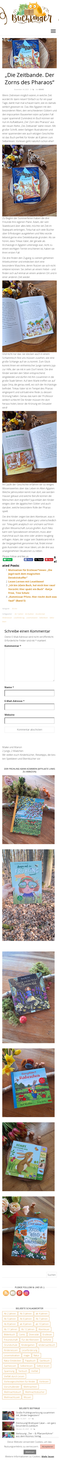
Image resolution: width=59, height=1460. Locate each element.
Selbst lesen (43, 1365)
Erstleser (47, 1334)
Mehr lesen (48, 1456)
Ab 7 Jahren (19, 614)
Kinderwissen (7, 617)
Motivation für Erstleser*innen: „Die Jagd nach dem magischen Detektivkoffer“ (30, 573)
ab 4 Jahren (42, 1313)
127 (29, 1418)
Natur (36, 1355)
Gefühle (47, 1339)
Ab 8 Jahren (29, 614)
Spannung (9, 1370)
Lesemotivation (31, 617)
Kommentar (13, 646)
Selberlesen (43, 617)
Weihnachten (30, 1386)
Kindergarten (28, 1344)
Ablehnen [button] (29, 1452)
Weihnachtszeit (12, 1397)
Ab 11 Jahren (10, 1329)
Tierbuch (22, 1370)
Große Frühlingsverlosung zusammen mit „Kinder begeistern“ (35, 1414)
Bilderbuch (9, 1334)
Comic (22, 1334)
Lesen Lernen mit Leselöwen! (26, 581)
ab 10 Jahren (42, 1323)
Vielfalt (34, 1370)
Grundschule (40, 614)
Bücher (14, 608)
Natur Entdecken (12, 1360)
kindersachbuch (47, 1344)
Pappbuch (30, 1360)
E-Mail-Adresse (15, 701)
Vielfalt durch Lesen (14, 1376)
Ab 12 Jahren (27, 1329)
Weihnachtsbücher (35, 1391)
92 (31, 1429)
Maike (41, 89)
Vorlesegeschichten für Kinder (19, 1381)
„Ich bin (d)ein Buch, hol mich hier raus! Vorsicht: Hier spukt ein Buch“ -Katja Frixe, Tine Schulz (31, 589)
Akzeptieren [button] (47, 1446)
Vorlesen (44, 1381)
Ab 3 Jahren (26, 1313)
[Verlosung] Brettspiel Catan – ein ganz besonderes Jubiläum (36, 1424)
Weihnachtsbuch (12, 1391)
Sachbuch (44, 1360)
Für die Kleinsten (30, 1339)
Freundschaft (11, 1339)
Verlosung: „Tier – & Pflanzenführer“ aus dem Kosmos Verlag (34, 1435)
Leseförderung (19, 617)
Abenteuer (44, 1329)
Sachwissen (10, 1365)
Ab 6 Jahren (26, 1318)
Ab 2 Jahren (10, 1313)
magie (27, 1355)
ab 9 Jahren (26, 1323)
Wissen (27, 1397)
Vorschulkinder (12, 1386)
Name (9, 687)
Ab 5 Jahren (10, 1318)
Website (10, 714)
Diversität (34, 1334)
